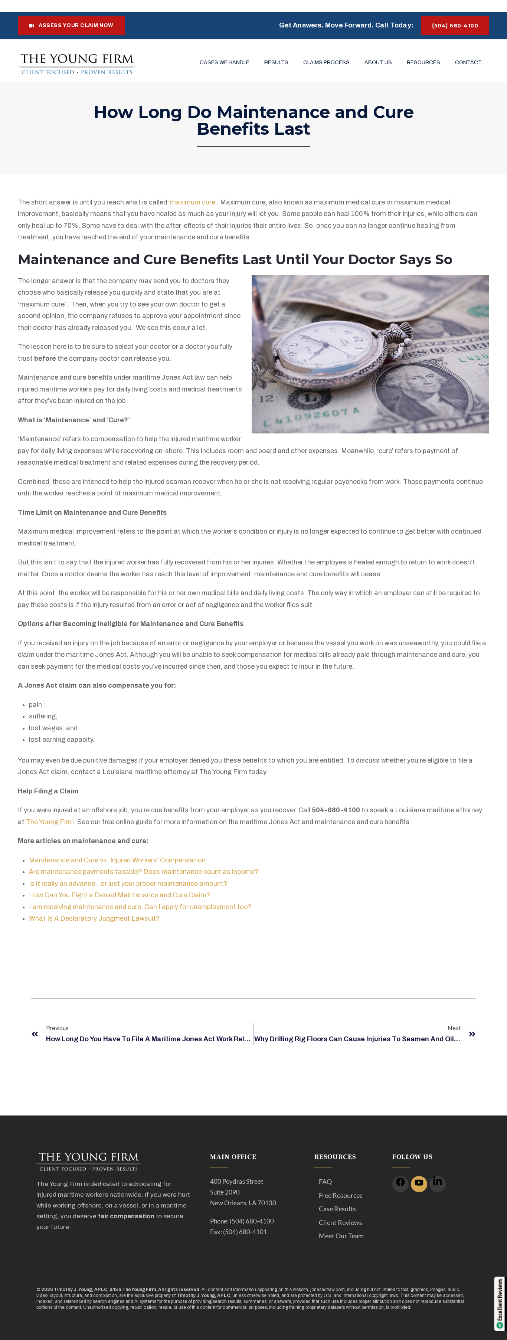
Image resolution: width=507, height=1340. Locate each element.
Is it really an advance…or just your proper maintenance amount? (128, 883)
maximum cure (192, 202)
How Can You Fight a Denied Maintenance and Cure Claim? (119, 895)
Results (276, 62)
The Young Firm (50, 822)
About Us (378, 62)
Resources (423, 62)
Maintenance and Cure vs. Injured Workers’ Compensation (117, 860)
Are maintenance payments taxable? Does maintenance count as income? (143, 871)
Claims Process (326, 62)
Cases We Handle (224, 62)
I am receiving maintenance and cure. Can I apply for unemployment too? (140, 907)
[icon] (400, 1184)
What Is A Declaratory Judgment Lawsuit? (94, 918)
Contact (468, 62)
